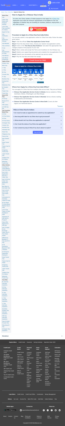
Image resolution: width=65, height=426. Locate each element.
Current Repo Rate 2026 (39, 380)
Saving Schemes (38, 342)
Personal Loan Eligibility (29, 374)
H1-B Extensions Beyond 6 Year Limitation (6, 247)
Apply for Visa (5, 32)
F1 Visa (4, 76)
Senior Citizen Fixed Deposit (47, 372)
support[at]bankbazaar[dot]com (30, 410)
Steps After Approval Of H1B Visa (5, 223)
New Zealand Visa (5, 139)
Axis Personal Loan (29, 368)
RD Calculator (57, 373)
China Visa (10, 12)
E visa (3, 48)
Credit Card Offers (30, 394)
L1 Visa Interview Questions (4, 305)
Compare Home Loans (38, 354)
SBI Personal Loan (30, 358)
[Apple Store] (13, 410)
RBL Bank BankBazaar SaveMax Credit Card (8, 364)
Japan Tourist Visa (5, 154)
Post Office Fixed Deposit (48, 365)
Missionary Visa (6, 85)
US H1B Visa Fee (5, 107)
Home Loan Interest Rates (39, 371)
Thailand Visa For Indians (5, 158)
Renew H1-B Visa (5, 101)
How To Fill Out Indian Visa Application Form (6, 182)
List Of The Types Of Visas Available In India (6, 212)
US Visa (4, 114)
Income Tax (23, 399)
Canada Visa (5, 125)
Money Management (50, 394)
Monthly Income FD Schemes (48, 383)
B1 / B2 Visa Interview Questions (5, 283)
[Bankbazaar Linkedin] (48, 410)
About (4, 416)
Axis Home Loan (39, 366)
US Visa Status (6, 116)
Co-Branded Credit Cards (8, 377)
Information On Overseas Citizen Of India (6, 198)
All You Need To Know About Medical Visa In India (6, 205)
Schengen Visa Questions (6, 329)
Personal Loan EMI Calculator (57, 360)
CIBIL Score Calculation (20, 362)
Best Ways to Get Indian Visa (6, 187)
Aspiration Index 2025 (49, 342)
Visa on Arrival (5, 45)
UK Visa (4, 118)
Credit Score (20, 352)
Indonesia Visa (6, 129)
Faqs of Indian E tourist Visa (6, 322)
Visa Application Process (5, 39)
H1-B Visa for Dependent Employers (5, 253)
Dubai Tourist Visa (5, 143)
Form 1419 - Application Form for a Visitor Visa (5, 175)
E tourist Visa (5, 74)
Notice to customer (39, 417)
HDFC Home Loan (39, 362)
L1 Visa (4, 67)
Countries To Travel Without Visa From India (6, 168)
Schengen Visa (6, 123)
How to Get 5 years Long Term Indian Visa (5, 192)
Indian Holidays (49, 399)
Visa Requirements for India (5, 51)
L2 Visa (4, 70)
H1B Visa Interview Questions (4, 317)
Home (2, 12)
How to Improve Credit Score (20, 366)
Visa (6, 12)
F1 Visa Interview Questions (4, 294)
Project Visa (5, 91)
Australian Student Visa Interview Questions (5, 311)
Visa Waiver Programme (5, 58)
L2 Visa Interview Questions (4, 299)
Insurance (29, 342)
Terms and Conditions (27, 417)
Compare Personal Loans (29, 354)
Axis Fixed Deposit (47, 360)
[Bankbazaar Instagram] (56, 410)
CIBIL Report (20, 359)
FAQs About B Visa (5, 325)
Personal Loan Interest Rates (29, 380)
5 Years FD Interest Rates (48, 378)
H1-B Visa (4, 98)
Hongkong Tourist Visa (5, 150)
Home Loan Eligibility (39, 375)
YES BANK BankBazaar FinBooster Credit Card (8, 357)
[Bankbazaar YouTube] (60, 410)
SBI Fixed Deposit (47, 353)
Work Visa (4, 65)
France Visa (5, 136)
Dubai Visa (5, 131)
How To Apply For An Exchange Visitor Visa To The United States (5, 231)
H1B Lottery (5, 104)
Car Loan (16, 399)
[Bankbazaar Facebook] (52, 410)
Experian (19, 354)
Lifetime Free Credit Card (9, 371)
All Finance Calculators (57, 351)
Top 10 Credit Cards (9, 374)
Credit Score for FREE (38, 60)
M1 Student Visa (5, 87)
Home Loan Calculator (57, 355)
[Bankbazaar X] (44, 410)
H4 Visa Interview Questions (4, 288)
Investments (40, 394)
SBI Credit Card (8, 368)
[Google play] (6, 410)
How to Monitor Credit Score (20, 372)
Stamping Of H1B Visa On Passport (5, 218)
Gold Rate (40, 399)
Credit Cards (21, 342)
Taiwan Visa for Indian (6, 146)
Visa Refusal (5, 55)
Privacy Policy (57, 417)
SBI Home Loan (38, 358)
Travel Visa (5, 93)
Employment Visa (5, 81)
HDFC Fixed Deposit (48, 357)
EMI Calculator (57, 377)
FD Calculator (57, 370)
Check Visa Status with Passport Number (5, 22)
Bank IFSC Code (32, 399)
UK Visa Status (6, 120)
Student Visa (5, 63)
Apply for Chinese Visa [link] (19, 12)
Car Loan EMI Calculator (57, 365)
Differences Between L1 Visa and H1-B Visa (5, 240)
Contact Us (16, 417)
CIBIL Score (20, 356)
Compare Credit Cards (8, 351)
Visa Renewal (5, 43)
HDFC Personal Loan (29, 363)
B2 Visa (4, 72)
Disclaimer (60, 106)
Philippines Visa (6, 134)
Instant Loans (28, 385)
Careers (10, 416)
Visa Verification (5, 34)
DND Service (49, 417)
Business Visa (5, 79)
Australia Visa (5, 127)
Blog (22, 416)
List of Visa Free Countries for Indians (6, 28)
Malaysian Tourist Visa (5, 162)
